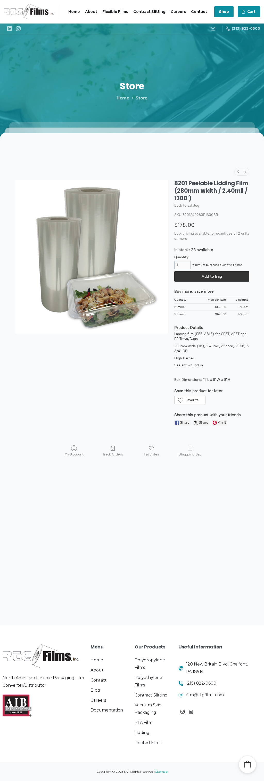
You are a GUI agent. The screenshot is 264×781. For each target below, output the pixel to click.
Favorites (151, 454)
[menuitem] (238, 171)
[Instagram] (18, 28)
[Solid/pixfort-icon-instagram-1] (182, 712)
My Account (74, 454)
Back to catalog (186, 205)
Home (123, 98)
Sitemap (161, 772)
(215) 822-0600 (246, 28)
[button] (189, 400)
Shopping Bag (190, 454)
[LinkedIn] (9, 28)
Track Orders (112, 454)
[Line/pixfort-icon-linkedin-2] (191, 712)
